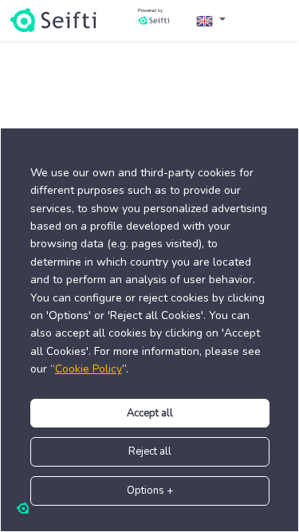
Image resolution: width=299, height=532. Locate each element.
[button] (211, 20)
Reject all (149, 451)
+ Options (150, 490)
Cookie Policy (88, 368)
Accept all (150, 413)
